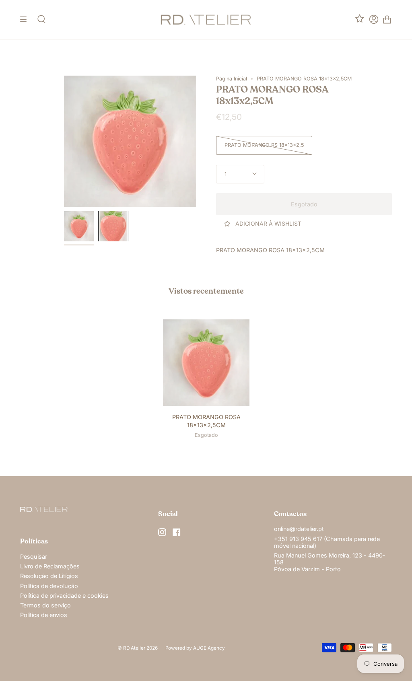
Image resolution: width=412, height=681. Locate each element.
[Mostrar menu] (26, 19)
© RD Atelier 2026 (137, 648)
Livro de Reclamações (50, 566)
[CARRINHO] (387, 19)
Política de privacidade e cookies (64, 595)
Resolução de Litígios (49, 575)
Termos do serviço (45, 605)
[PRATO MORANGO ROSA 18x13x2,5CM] (79, 226)
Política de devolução (49, 585)
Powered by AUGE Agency (195, 648)
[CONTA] (374, 19)
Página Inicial (231, 79)
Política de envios (43, 614)
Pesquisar (33, 556)
